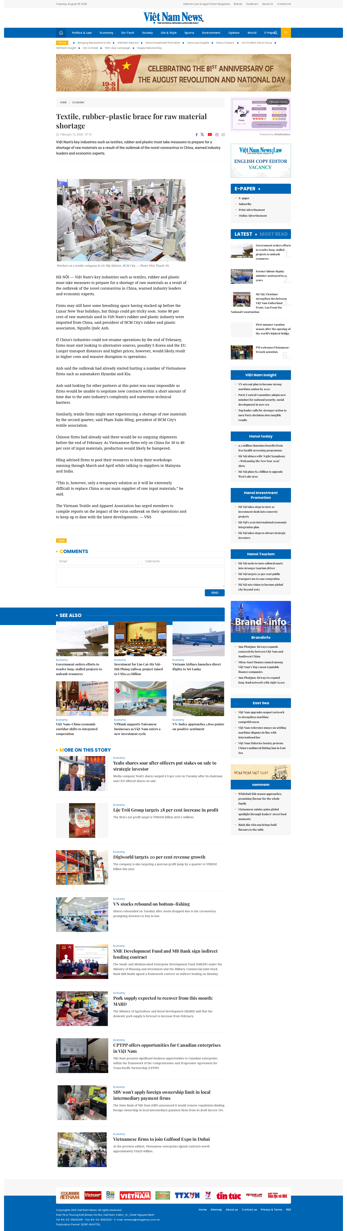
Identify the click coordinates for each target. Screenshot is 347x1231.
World (252, 33)
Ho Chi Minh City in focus (257, 42)
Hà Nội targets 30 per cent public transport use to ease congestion (259, 576)
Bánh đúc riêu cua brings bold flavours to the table (257, 827)
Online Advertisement (253, 215)
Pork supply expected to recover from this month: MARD (163, 1001)
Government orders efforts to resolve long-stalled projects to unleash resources (79, 669)
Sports (189, 33)
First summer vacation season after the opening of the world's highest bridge (273, 329)
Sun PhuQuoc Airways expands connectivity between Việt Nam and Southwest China (260, 651)
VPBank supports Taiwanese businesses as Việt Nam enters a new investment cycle (137, 729)
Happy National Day (149, 48)
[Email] (223, 134)
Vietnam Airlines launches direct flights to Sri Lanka (196, 666)
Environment (211, 33)
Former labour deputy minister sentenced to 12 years (271, 275)
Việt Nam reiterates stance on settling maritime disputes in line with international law (262, 732)
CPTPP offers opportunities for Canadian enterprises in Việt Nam (167, 1048)
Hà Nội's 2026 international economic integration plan (262, 524)
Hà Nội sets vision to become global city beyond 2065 (260, 587)
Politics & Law (82, 33)
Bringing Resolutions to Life (94, 42)
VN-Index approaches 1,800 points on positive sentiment (198, 726)
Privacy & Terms (271, 1210)
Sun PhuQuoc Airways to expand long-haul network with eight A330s (261, 680)
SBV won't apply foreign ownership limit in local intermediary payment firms (161, 1095)
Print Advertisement (252, 210)
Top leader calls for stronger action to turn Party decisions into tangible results (262, 415)
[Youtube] (209, 134)
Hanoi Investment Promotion (163, 42)
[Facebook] (197, 134)
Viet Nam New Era (128, 42)
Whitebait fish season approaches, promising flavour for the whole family (260, 798)
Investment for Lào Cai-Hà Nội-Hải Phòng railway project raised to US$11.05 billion (138, 669)
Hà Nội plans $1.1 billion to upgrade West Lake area (260, 474)
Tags (61, 540)
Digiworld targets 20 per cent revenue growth (159, 857)
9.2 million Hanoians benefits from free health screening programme (260, 448)
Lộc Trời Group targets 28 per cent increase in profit (165, 810)
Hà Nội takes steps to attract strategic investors (262, 535)
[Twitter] (202, 134)
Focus (62, 42)
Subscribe (245, 204)
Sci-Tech (127, 33)
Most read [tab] (274, 234)
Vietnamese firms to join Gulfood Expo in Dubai (161, 1139)
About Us (267, 4)
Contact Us (284, 4)
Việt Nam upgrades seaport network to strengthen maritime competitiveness (261, 717)
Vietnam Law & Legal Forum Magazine (206, 4)
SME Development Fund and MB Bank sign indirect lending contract (165, 954)
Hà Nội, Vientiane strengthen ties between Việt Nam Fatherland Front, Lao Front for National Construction (259, 303)
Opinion (234, 33)
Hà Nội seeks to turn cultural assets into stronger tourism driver (260, 565)
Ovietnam (252, 4)
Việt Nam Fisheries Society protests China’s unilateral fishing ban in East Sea (262, 748)
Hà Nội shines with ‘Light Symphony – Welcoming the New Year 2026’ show (261, 461)
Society (147, 33)
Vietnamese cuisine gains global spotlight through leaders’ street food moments (262, 814)
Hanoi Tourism (225, 42)
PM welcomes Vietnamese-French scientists (273, 349)
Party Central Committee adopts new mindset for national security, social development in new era (262, 399)
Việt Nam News (173, 18)
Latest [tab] (243, 234)
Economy (106, 33)
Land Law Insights (198, 42)
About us (232, 1210)
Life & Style (169, 33)
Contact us (249, 1210)
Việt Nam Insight (66, 48)
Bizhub (238, 4)
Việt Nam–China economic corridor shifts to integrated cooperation (77, 729)
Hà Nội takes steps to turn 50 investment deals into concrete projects (258, 511)
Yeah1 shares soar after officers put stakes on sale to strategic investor (164, 766)
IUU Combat (90, 48)
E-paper (245, 189)
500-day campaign (117, 48)
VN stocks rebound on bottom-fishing (151, 904)
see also (71, 615)
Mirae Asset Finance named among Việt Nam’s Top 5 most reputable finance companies (260, 667)
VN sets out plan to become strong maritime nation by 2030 (260, 386)
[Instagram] (216, 134)
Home (63, 102)
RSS (288, 1210)
